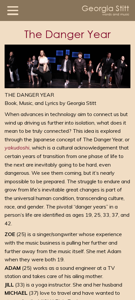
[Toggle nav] (13, 10)
